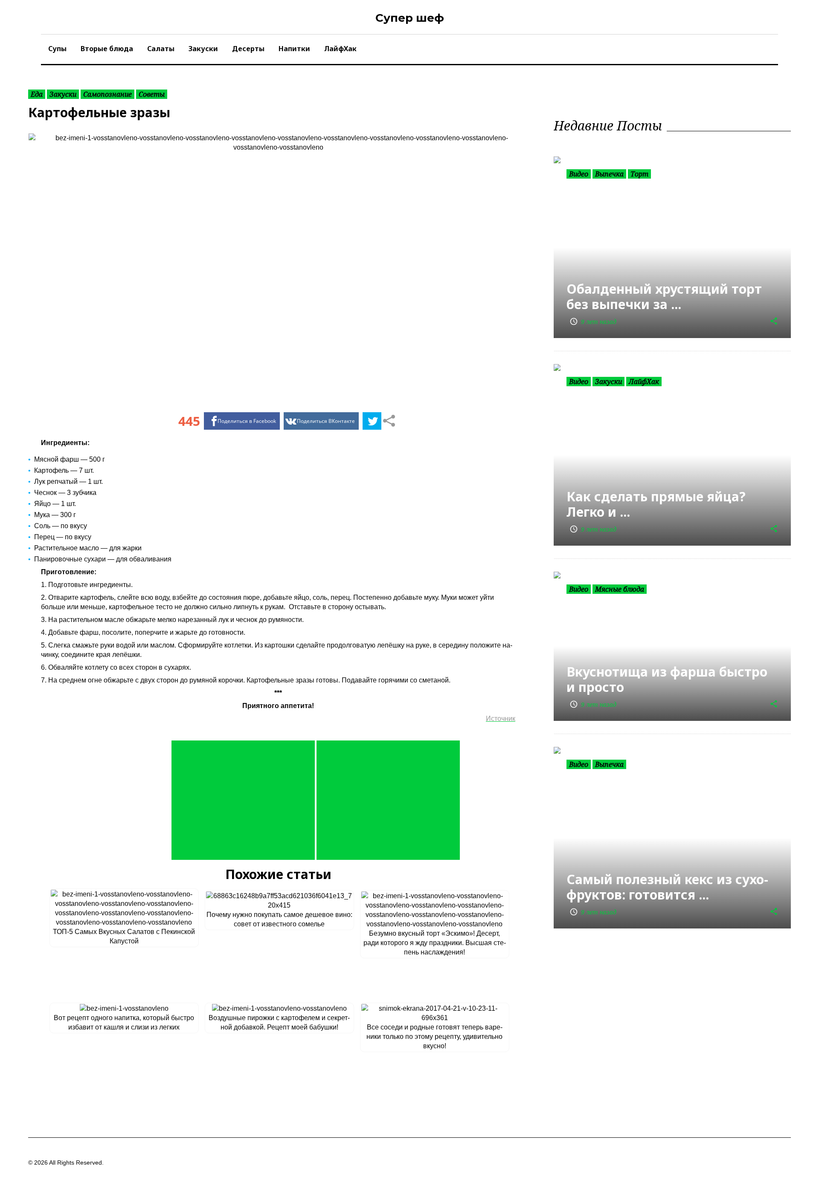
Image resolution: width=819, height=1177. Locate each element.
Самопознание (107, 94)
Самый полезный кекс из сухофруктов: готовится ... (667, 886)
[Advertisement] (243, 800)
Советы (152, 94)
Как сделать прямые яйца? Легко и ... (656, 504)
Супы (57, 48)
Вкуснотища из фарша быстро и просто (666, 679)
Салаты (160, 48)
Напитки (294, 48)
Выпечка (609, 174)
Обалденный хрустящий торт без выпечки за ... (664, 296)
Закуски (203, 48)
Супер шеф (409, 18)
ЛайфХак (340, 48)
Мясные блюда (619, 589)
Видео (578, 174)
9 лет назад (592, 322)
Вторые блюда (107, 48)
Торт (639, 174)
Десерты (248, 48)
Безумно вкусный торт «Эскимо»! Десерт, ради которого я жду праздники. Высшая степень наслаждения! (434, 943)
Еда (37, 94)
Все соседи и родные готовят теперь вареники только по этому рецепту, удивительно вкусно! (434, 1037)
